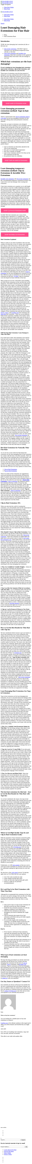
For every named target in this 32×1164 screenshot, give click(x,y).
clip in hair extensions (22, 179)
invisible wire (15, 312)
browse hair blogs (9, 1151)
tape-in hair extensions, (10, 49)
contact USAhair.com (10, 991)
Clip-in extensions (12, 481)
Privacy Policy (8, 1154)
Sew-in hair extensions (21, 435)
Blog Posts (7, 9)
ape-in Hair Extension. (11, 471)
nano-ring (3, 314)
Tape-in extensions (15, 490)
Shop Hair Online (9, 7)
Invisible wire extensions (7, 179)
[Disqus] (16, 1059)
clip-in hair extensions (10, 53)
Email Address (5, 1146)
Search (2, 23)
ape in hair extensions (24, 677)
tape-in (2, 312)
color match (15, 872)
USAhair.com (17, 652)
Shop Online (7, 1153)
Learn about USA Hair (10, 1150)
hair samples (16, 865)
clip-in (6, 312)
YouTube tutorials (14, 603)
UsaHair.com (4, 1023)
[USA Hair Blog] (7, 1)
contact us (4, 978)
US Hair (16, 276)
